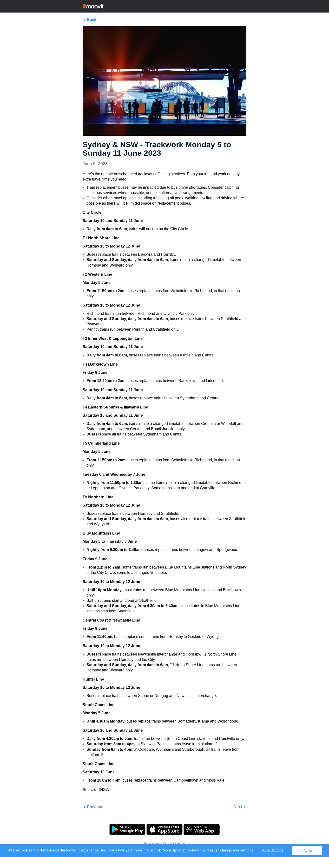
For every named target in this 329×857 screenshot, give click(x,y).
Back (91, 20)
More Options (273, 850)
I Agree (307, 850)
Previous (95, 807)
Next (238, 807)
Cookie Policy (116, 850)
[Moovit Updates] (164, 6)
